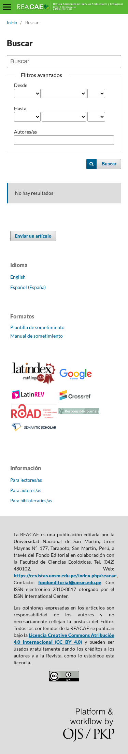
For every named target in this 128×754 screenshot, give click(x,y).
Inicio (12, 22)
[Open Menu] (7, 7)
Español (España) (28, 287)
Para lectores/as (26, 480)
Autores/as (25, 132)
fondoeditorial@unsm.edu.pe (69, 582)
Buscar (109, 163)
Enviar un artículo (33, 236)
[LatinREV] (28, 398)
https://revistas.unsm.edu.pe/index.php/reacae (65, 575)
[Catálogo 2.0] (34, 383)
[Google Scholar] (75, 378)
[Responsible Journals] (78, 412)
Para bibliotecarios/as (31, 500)
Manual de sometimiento (36, 336)
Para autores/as (25, 490)
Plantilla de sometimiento (37, 327)
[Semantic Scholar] (34, 431)
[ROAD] (34, 416)
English (18, 277)
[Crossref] (75, 399)
